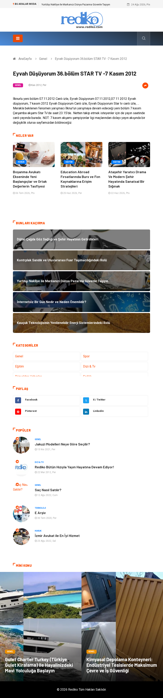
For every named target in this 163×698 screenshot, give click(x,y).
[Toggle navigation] (18, 38)
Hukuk (21, 162)
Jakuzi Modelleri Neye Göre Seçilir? (62, 444)
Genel (43, 59)
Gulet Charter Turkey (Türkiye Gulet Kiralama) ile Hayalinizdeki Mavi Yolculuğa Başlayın (39, 664)
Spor (86, 356)
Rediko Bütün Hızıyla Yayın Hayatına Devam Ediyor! (74, 467)
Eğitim (69, 162)
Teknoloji (40, 508)
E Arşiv (40, 512)
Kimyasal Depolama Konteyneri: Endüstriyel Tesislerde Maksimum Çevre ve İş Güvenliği (121, 664)
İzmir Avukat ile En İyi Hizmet (57, 535)
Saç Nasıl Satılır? (48, 490)
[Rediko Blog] (81, 19)
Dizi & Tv (89, 366)
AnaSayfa (25, 59)
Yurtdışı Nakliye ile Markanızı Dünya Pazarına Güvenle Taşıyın (76, 4)
